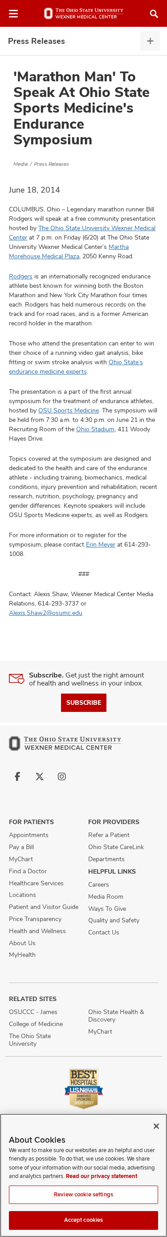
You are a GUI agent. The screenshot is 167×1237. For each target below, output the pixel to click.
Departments (106, 859)
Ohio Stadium (95, 429)
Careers (98, 884)
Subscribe (83, 702)
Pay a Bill (21, 847)
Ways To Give (107, 909)
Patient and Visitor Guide (43, 907)
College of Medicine (36, 1024)
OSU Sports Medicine (68, 410)
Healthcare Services (36, 883)
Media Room (105, 896)
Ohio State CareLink (116, 847)
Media (20, 164)
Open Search (154, 14)
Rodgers (21, 276)
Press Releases (36, 41)
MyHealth (22, 955)
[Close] (156, 1126)
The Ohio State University (30, 1040)
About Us (22, 943)
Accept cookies (83, 1220)
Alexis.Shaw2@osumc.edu (45, 613)
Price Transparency (35, 919)
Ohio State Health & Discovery (116, 1015)
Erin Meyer (100, 544)
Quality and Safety (113, 920)
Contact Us (103, 932)
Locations (22, 895)
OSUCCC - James (33, 1012)
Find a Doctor (28, 871)
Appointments (29, 835)
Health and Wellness (37, 931)
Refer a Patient (109, 835)
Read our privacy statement (101, 1176)
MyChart (21, 859)
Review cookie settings (83, 1194)
